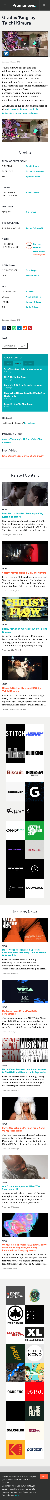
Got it (44, 1476)
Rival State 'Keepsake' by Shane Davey (23, 456)
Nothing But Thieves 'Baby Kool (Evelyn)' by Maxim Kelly (24, 394)
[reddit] (25, 328)
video (5, 509)
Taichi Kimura (32, 166)
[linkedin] (19, 328)
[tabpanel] (25, 389)
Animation (9, 345)
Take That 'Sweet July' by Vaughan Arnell (23, 369)
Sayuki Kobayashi (34, 227)
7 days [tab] (8, 363)
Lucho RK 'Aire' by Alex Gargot (18, 404)
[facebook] (4, 328)
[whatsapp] (14, 328)
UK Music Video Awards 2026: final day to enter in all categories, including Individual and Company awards (25, 1247)
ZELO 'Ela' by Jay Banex (15, 377)
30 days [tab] (18, 363)
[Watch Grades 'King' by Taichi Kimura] (25, 44)
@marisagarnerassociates (40, 254)
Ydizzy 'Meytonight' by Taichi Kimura (24, 572)
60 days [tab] (28, 363)
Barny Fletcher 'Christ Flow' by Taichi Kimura (24, 630)
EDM (22, 345)
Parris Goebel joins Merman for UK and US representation (23, 1129)
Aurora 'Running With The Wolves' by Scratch (22, 440)
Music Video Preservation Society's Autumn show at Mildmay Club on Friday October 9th (24, 952)
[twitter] (9, 328)
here (17, 1495)
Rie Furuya (31, 211)
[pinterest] (30, 328)
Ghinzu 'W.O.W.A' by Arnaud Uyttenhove (23, 385)
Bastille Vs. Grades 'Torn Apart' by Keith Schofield (22, 515)
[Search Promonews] (44, 5)
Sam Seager (31, 270)
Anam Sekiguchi (33, 296)
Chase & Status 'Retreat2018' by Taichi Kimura (21, 689)
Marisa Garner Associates (39, 247)
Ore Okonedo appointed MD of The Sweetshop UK (21, 1188)
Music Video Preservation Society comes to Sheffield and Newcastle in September (24, 1071)
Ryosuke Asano (33, 176)
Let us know (29, 423)
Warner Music (32, 275)
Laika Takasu (32, 307)
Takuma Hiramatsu (35, 171)
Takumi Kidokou (33, 301)
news (4, 946)
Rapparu (30, 291)
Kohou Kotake (32, 192)
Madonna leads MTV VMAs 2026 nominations (19, 1012)
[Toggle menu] (5, 5)
